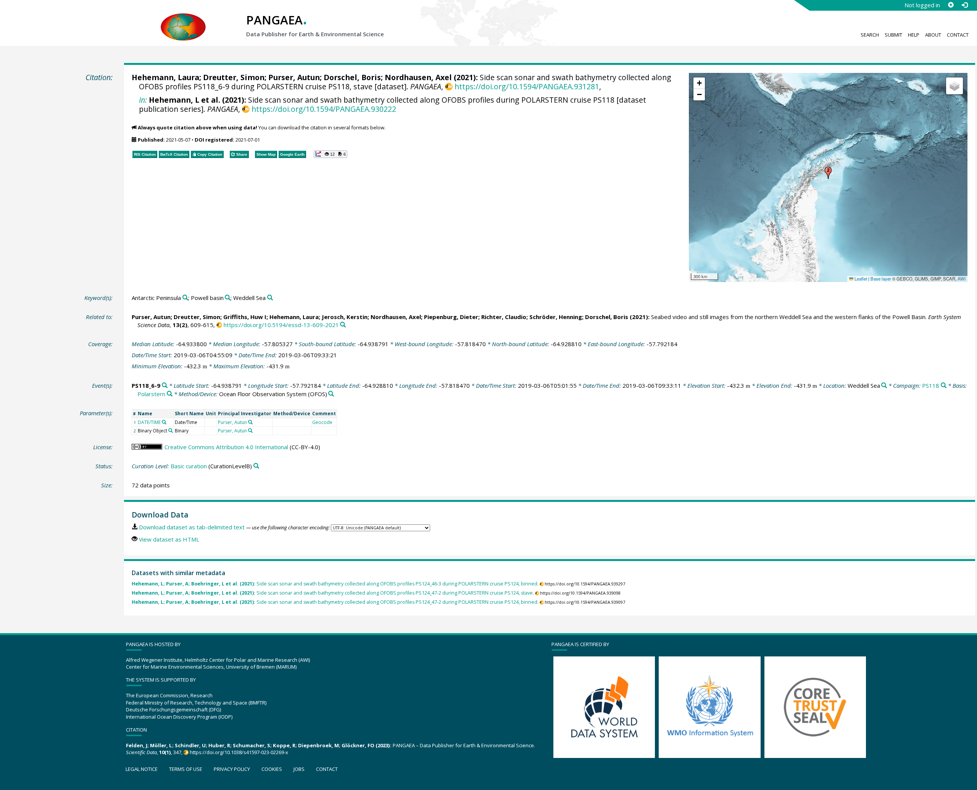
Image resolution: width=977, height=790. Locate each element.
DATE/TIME (149, 422)
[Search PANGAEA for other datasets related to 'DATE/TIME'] (164, 422)
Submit (893, 34)
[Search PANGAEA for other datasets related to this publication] (343, 325)
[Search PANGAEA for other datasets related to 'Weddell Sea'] (270, 298)
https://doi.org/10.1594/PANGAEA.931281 (527, 86)
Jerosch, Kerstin (345, 317)
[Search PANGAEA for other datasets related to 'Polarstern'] (170, 394)
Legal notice (142, 769)
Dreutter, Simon (233, 77)
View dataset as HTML (169, 539)
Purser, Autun (294, 77)
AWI (962, 279)
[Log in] (964, 5)
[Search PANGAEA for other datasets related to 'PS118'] (943, 386)
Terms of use (185, 769)
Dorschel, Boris (352, 77)
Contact (958, 34)
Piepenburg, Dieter (451, 317)
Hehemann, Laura (165, 77)
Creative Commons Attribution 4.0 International (226, 447)
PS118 (930, 385)
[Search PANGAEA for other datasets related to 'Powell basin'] (228, 298)
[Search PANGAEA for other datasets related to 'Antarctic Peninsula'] (185, 298)
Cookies (271, 769)
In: (143, 100)
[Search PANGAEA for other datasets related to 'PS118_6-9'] (165, 386)
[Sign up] (951, 5)
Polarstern (151, 394)
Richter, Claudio (503, 317)
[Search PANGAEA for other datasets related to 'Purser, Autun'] (250, 422)
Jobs (299, 769)
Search (870, 34)
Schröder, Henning (555, 317)
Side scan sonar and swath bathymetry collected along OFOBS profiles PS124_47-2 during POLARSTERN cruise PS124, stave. (333, 593)
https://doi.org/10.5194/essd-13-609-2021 (281, 325)
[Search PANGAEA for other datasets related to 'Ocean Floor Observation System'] (331, 394)
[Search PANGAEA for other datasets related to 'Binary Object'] (170, 430)
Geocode (322, 422)
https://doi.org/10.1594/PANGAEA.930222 (324, 109)
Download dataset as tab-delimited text (192, 527)
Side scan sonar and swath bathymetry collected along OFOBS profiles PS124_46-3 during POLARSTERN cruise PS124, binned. (335, 583)
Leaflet (860, 279)
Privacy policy (232, 769)
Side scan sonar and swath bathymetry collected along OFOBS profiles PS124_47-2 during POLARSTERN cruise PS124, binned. (335, 602)
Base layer (881, 279)
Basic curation (189, 466)
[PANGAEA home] (183, 19)
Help (913, 34)
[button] (828, 173)
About (933, 34)
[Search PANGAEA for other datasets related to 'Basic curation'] (256, 466)
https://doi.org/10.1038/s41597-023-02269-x (239, 752)
